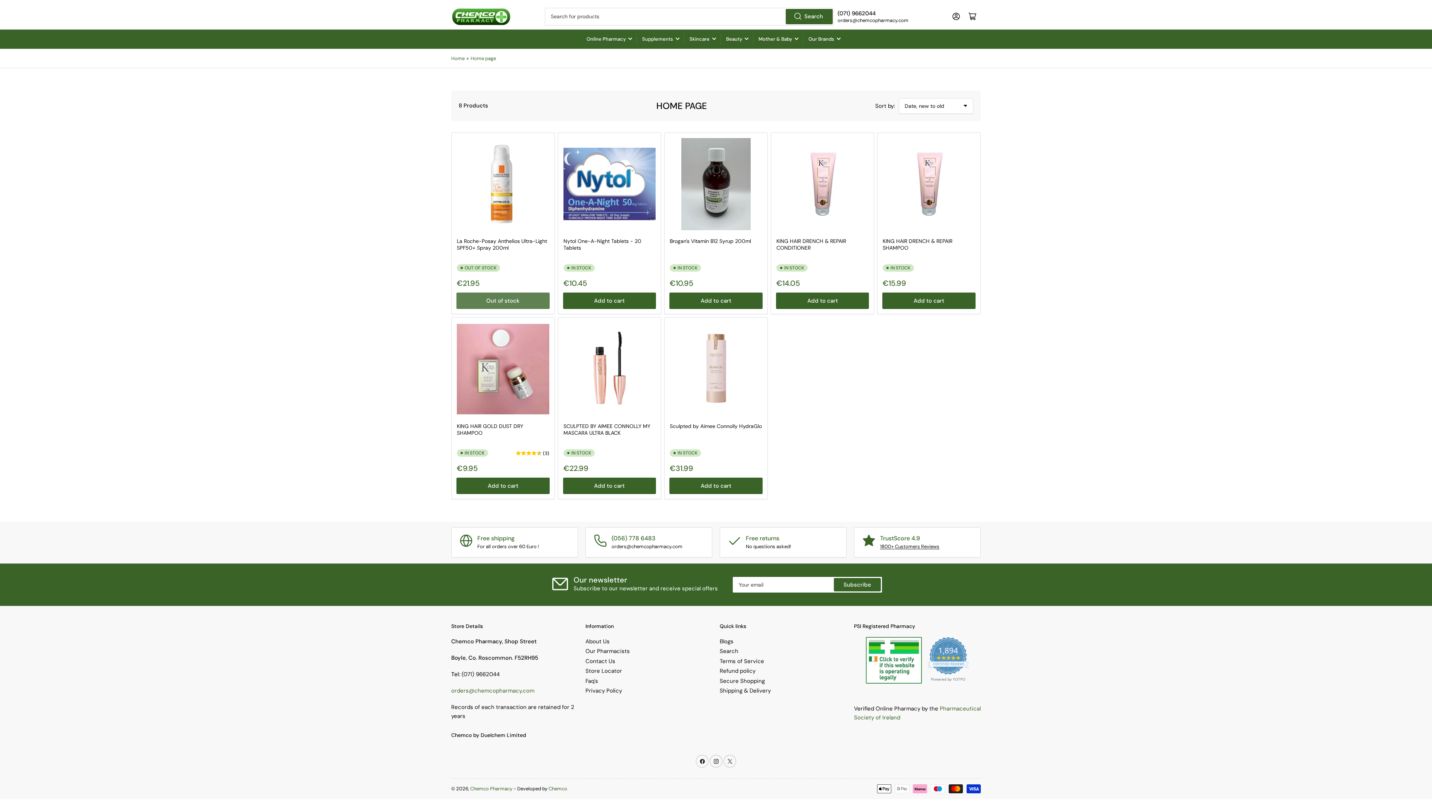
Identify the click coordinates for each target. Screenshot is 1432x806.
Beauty (734, 39)
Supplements (657, 39)
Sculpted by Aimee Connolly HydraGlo (716, 426)
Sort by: (885, 106)
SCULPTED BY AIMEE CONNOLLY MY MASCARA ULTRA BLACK (606, 429)
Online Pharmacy (606, 39)
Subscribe (857, 584)
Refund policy (738, 671)
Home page (483, 58)
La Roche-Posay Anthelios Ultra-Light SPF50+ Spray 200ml (502, 244)
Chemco (558, 788)
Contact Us (600, 661)
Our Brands (821, 39)
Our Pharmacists (607, 651)
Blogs (727, 641)
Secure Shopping (742, 681)
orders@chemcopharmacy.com (492, 690)
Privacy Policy (603, 690)
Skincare (700, 39)
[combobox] (689, 16)
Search (813, 16)
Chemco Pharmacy (491, 788)
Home (458, 58)
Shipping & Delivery (745, 690)
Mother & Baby (775, 39)
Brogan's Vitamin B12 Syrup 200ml (710, 241)
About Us (597, 641)
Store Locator (603, 671)
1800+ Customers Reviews (909, 546)
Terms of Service (742, 661)
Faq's (591, 681)
